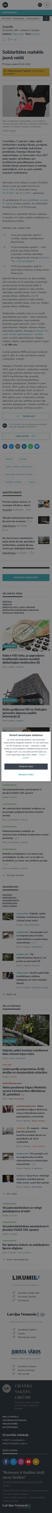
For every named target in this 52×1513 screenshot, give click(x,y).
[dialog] (26, 756)
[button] (26, 775)
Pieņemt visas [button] (26, 766)
